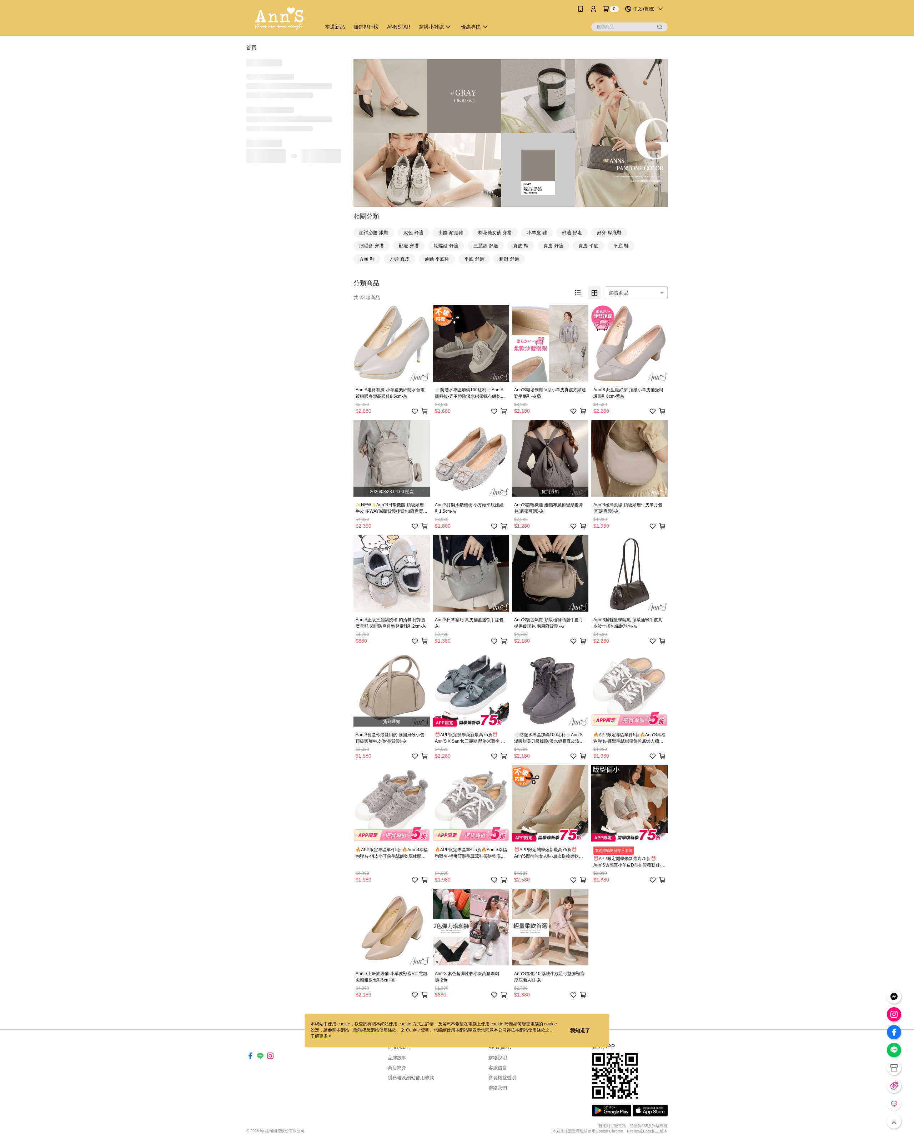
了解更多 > (321, 1036)
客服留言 (497, 1067)
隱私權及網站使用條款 (411, 1077)
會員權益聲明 (502, 1077)
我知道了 (580, 1030)
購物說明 (497, 1057)
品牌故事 (397, 1057)
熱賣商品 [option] (619, 293)
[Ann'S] (279, 18)
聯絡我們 (497, 1087)
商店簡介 (397, 1067)
